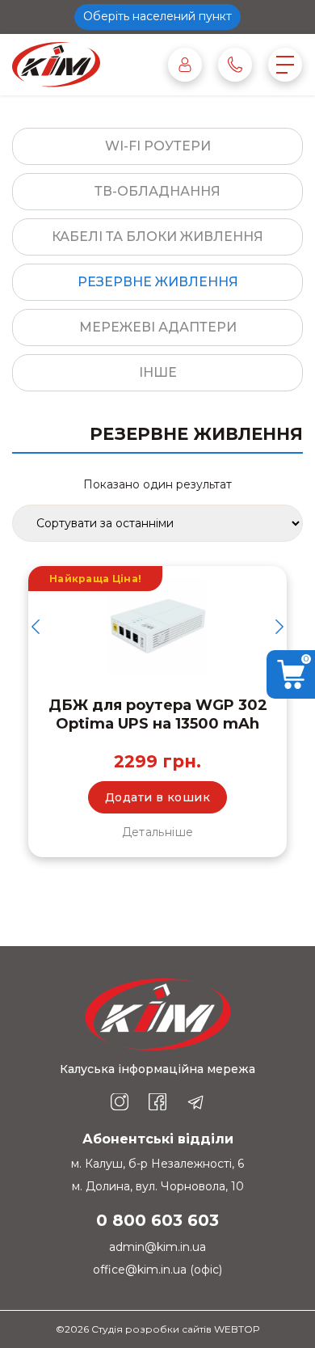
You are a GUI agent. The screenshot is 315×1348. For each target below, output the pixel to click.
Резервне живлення (158, 281)
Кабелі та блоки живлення (157, 236)
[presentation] (35, 626)
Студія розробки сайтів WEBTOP (175, 1329)
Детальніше (158, 832)
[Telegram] (195, 1102)
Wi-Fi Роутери (158, 146)
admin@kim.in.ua (157, 1247)
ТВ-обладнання (157, 191)
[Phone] (235, 65)
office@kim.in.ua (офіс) (157, 1269)
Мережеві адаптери (158, 327)
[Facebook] (157, 1102)
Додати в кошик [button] (157, 797)
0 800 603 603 (157, 1220)
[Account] (185, 65)
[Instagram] (119, 1102)
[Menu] (285, 65)
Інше (158, 372)
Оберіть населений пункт (157, 16)
